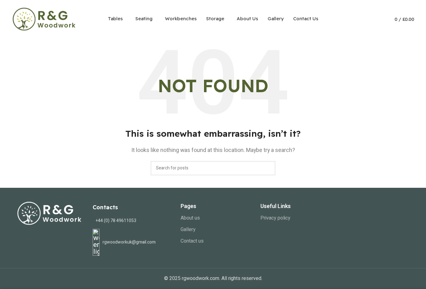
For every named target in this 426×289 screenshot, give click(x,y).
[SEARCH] (268, 168)
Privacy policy (275, 218)
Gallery (188, 229)
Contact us (192, 241)
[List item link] (132, 220)
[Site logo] (44, 18)
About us (190, 218)
